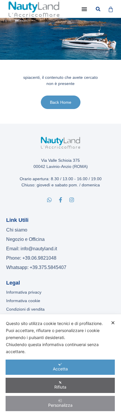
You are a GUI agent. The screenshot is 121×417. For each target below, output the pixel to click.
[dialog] (60, 365)
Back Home (60, 102)
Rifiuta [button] (60, 386)
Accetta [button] (60, 368)
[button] (84, 9)
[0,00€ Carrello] (111, 9)
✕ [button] (113, 323)
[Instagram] (71, 199)
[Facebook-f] (60, 199)
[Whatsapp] (49, 199)
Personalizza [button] (60, 405)
